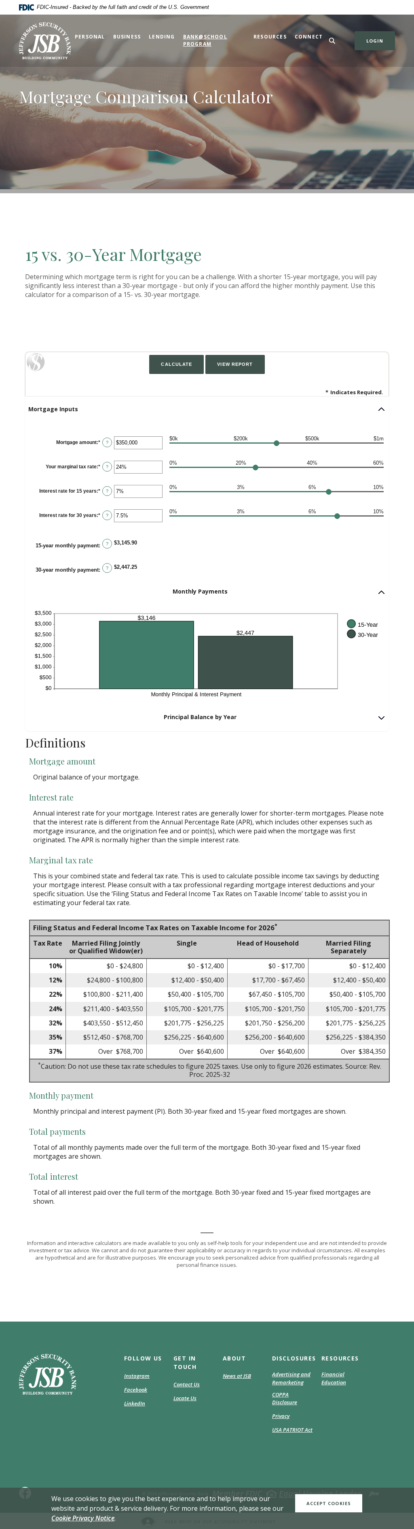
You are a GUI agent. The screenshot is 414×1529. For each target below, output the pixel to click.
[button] (207, 409)
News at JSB (237, 1376)
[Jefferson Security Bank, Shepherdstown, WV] (45, 40)
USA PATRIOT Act (292, 1429)
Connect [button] (309, 36)
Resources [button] (270, 36)
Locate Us (184, 1398)
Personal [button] (90, 36)
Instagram (137, 1376)
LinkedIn (134, 1404)
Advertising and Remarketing (291, 1378)
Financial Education (333, 1378)
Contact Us (186, 1384)
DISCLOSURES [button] (292, 1358)
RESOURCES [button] (340, 1358)
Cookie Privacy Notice (82, 1518)
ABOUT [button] (234, 1358)
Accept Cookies (328, 1503)
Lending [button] (162, 36)
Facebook (135, 1390)
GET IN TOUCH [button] (184, 1362)
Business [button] (127, 36)
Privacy (280, 1416)
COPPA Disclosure (284, 1398)
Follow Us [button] (143, 1358)
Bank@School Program (205, 40)
